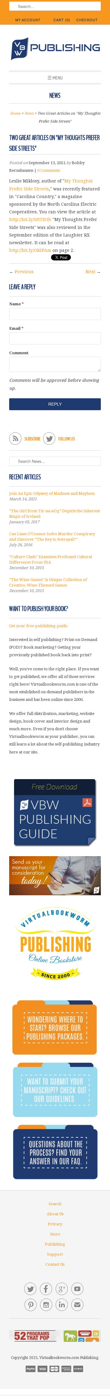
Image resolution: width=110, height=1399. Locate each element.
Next (90, 271)
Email (16, 328)
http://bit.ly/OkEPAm (30, 250)
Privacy (55, 1224)
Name (16, 304)
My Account (28, 20)
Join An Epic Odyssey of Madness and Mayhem (52, 493)
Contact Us (55, 1264)
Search (55, 1204)
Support (55, 1254)
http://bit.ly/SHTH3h (30, 219)
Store (55, 1234)
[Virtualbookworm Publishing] (55, 50)
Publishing (55, 1244)
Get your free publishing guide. (38, 626)
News (55, 95)
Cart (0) (61, 20)
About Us (55, 1214)
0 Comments (48, 170)
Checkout (87, 20)
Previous (24, 271)
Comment (18, 353)
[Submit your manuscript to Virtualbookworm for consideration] (55, 875)
